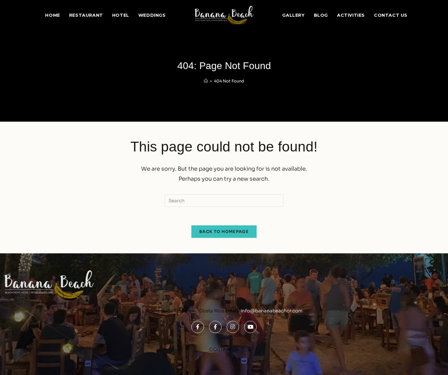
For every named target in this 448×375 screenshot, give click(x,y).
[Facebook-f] (197, 327)
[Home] (206, 81)
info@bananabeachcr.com (271, 311)
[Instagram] (233, 327)
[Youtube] (250, 327)
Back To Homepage (224, 231)
